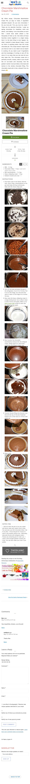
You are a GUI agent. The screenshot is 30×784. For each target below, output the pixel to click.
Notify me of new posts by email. (11, 719)
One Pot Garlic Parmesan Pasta (17, 597)
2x (23, 164)
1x (20, 164)
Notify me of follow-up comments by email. (14, 713)
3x (26, 164)
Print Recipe (16, 137)
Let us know (13, 552)
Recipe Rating (5, 660)
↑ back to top (15, 776)
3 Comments (15, 14)
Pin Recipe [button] (16, 141)
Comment (5, 666)
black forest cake (10, 303)
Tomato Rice (7, 589)
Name (4, 688)
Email (4, 696)
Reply (3, 627)
